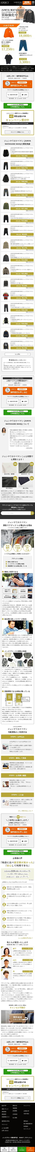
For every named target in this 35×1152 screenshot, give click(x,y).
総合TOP (4, 1105)
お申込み (30, 1150)
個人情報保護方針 (28, 1123)
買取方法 (13, 1150)
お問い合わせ (5, 1130)
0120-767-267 (18, 2)
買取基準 (4, 1114)
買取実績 (4, 1150)
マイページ (4, 1124)
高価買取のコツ (6, 1116)
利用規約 (26, 1126)
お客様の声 (26, 1111)
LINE (25, 94)
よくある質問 (5, 1128)
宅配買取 (15, 1108)
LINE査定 (21, 1150)
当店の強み (26, 1113)
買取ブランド (5, 1109)
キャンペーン (27, 1105)
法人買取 (15, 1117)
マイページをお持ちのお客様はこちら (17, 90)
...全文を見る (28, 448)
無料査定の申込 (26, 3)
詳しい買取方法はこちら (24, 810)
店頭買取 (15, 1110)
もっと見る (17, 354)
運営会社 (26, 1121)
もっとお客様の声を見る (24, 938)
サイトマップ (27, 1129)
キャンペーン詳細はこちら (17, 132)
